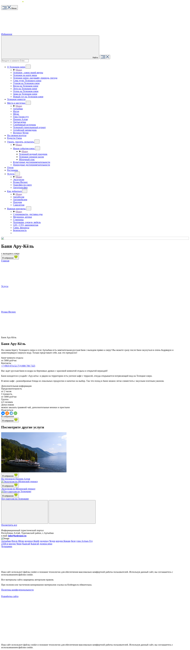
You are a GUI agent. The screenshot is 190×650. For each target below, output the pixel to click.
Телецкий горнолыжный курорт (29, 127)
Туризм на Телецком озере (26, 83)
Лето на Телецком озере (25, 88)
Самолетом (18, 205)
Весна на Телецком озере (25, 86)
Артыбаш (18, 108)
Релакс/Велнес (20, 182)
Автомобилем (20, 199)
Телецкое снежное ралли (31, 157)
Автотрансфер (20, 187)
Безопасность (20, 230)
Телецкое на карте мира (25, 75)
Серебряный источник (24, 124)
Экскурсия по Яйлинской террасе (18, 489)
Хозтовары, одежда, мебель (27, 222)
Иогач (16, 111)
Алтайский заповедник (25, 130)
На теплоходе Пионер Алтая (15, 479)
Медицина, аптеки (22, 217)
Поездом (17, 202)
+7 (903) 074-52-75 (10, 366)
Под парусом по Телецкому (15, 498)
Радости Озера (14, 138)
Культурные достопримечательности (31, 162)
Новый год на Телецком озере (28, 96)
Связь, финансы (21, 227)
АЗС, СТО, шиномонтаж (25, 225)
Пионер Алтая (20, 119)
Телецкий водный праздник (33, 154)
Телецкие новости (16, 99)
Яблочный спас (27, 159)
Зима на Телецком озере (25, 94)
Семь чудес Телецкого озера (27, 80)
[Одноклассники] (7, 413)
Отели (10, 167)
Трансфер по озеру (22, 185)
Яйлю (16, 114)
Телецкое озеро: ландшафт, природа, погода (35, 78)
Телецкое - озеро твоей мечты (28, 72)
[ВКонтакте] (3, 413)
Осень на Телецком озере (25, 91)
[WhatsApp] (15, 413)
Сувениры (18, 219)
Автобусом (18, 197)
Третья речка (19, 122)
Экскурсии (18, 179)
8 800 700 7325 (27, 366)
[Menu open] (105, 57)
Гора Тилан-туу (21, 116)
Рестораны (12, 170)
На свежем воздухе (16, 135)
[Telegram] (11, 413)
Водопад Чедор (20, 132)
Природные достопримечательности (31, 165)
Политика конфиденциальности (17, 590)
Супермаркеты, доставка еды (28, 214)
